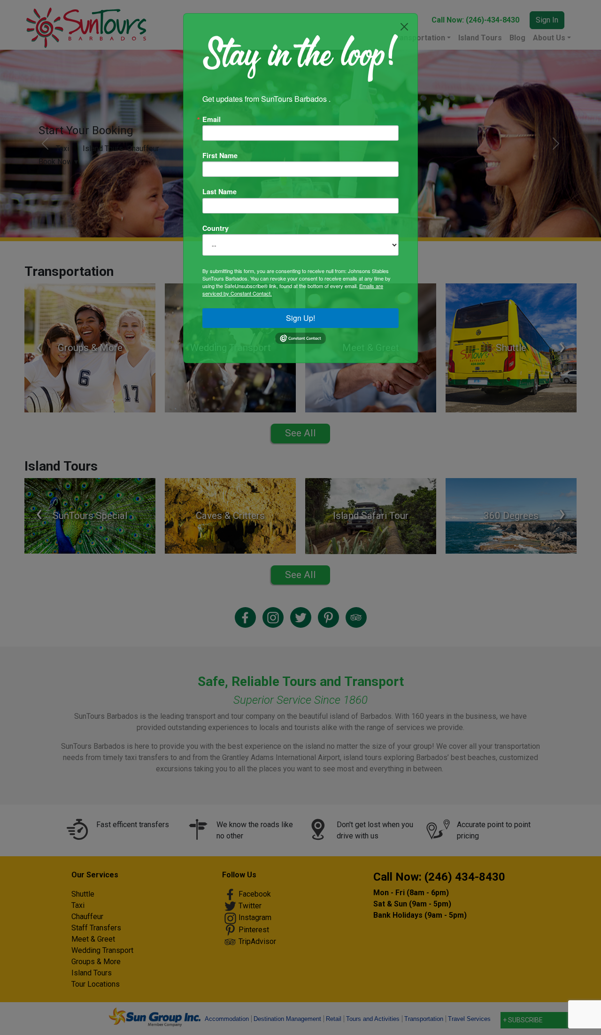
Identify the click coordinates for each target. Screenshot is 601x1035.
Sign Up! (300, 317)
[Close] (404, 26)
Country (215, 228)
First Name (220, 155)
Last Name (219, 191)
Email (211, 119)
